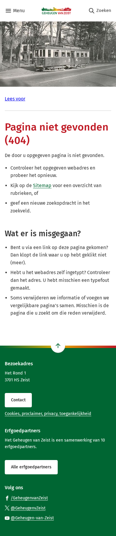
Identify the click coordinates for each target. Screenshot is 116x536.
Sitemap (42, 185)
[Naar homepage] (56, 10)
